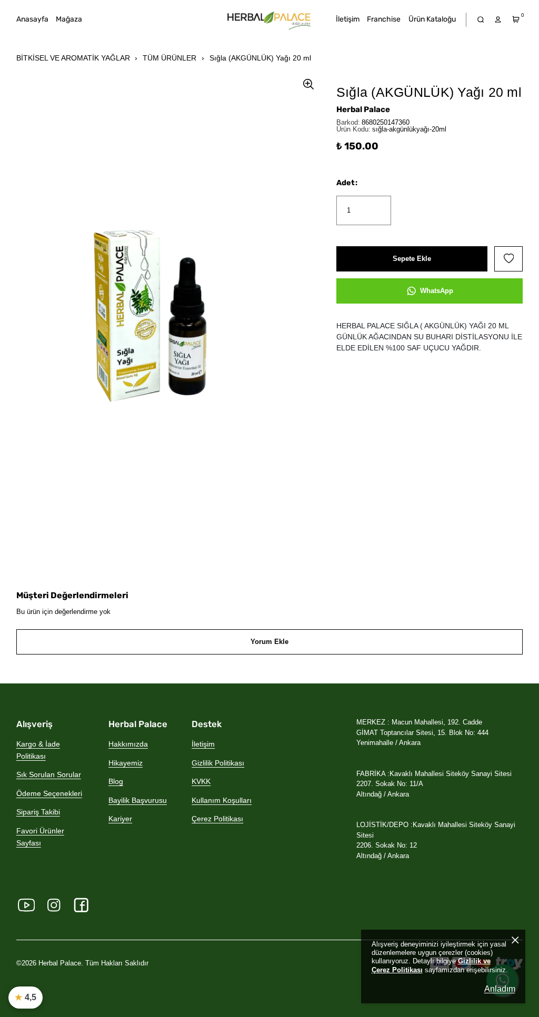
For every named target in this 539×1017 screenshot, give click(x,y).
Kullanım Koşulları (222, 800)
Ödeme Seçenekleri (49, 793)
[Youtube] (26, 905)
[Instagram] (54, 905)
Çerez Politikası (217, 818)
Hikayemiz (125, 763)
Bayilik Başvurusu (137, 800)
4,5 (25, 997)
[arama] (480, 20)
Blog (115, 781)
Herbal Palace (363, 109)
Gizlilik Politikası (218, 763)
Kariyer (120, 818)
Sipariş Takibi (38, 812)
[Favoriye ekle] (508, 258)
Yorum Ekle (269, 642)
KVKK (201, 781)
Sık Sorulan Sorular (48, 774)
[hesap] (498, 20)
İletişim (203, 744)
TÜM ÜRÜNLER (169, 58)
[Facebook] (81, 905)
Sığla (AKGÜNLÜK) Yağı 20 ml (260, 58)
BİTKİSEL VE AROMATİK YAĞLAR (73, 58)
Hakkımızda (128, 744)
